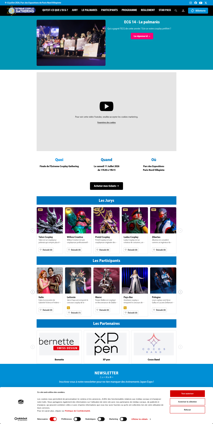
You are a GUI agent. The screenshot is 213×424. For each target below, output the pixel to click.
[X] (206, 2)
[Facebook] (195, 2)
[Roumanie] (106, 292)
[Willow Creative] (78, 230)
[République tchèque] (78, 290)
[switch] (77, 419)
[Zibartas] (163, 230)
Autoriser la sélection (187, 402)
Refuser (187, 410)
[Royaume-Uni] (135, 292)
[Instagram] (190, 2)
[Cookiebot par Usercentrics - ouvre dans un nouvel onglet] (21, 419)
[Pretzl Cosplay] (106, 230)
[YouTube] (200, 2)
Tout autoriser (187, 394)
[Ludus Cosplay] (135, 230)
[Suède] (163, 290)
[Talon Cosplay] (50, 230)
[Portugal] (50, 290)
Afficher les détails (139, 419)
